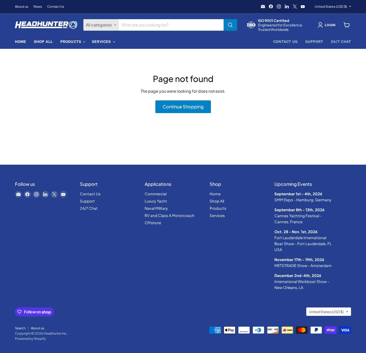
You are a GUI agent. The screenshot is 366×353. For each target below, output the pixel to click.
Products (71, 41)
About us (21, 6)
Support (314, 41)
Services (102, 41)
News (37, 6)
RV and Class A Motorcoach (169, 215)
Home (20, 41)
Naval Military (156, 208)
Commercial (156, 193)
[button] (327, 25)
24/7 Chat (341, 41)
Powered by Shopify (30, 339)
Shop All (43, 41)
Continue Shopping (183, 106)
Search (20, 328)
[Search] (230, 25)
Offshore (153, 222)
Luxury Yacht (156, 201)
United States (331, 6)
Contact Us (55, 6)
